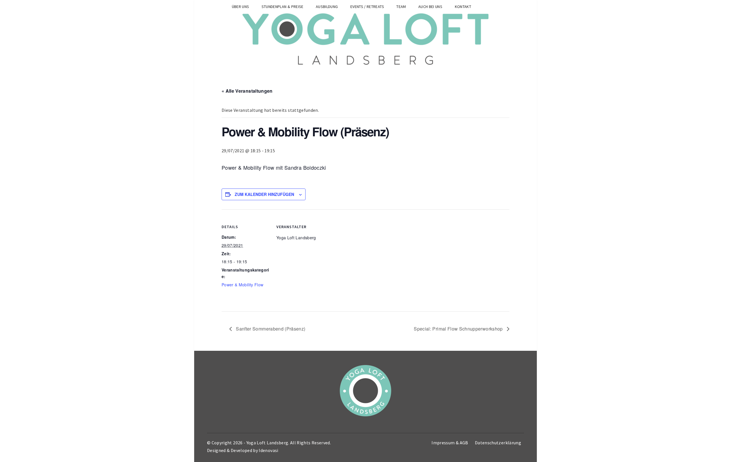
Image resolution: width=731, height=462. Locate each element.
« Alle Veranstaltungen (247, 91)
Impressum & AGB (449, 442)
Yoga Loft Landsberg (267, 442)
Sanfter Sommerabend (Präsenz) (270, 328)
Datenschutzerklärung (498, 442)
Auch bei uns (430, 6)
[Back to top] (725, 456)
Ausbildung (327, 6)
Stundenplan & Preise (283, 6)
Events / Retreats (367, 6)
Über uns (240, 6)
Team (401, 6)
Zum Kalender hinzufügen (264, 194)
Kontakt (463, 6)
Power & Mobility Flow (242, 284)
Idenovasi (268, 450)
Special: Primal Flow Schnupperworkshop (459, 328)
